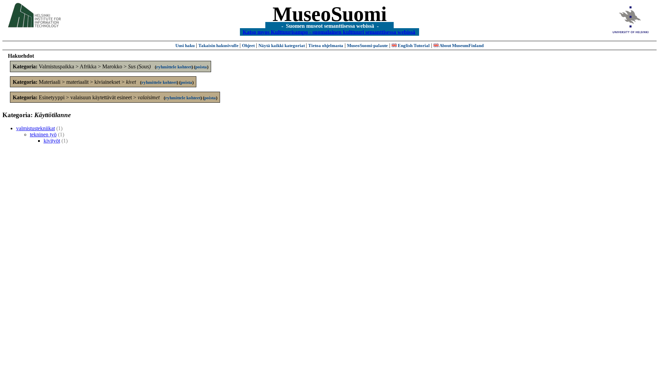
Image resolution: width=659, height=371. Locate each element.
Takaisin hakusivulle (219, 45)
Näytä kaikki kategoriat (282, 45)
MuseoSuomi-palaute (367, 45)
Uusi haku (185, 45)
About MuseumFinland (461, 45)
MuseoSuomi (330, 14)
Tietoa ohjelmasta (325, 45)
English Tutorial (413, 45)
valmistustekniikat (35, 128)
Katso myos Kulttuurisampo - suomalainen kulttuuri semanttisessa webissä (329, 32)
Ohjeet (248, 45)
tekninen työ (43, 134)
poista (201, 66)
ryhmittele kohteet (174, 66)
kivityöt (52, 141)
